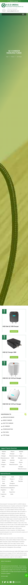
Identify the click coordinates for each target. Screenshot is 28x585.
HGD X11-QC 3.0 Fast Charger (12, 378)
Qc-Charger (19, 56)
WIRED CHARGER (7, 420)
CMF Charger (6, 435)
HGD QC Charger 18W (9, 352)
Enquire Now (14, 331)
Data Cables (6, 432)
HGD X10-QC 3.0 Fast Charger (12, 404)
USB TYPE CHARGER (8, 423)
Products (13, 56)
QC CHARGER (6, 426)
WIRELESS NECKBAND (8, 417)
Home (7, 56)
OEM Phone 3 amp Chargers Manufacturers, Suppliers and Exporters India (13, 485)
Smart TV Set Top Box (20, 479)
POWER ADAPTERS (8, 429)
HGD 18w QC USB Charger (11, 326)
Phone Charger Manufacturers (13, 453)
